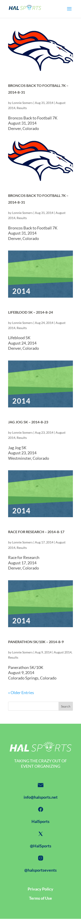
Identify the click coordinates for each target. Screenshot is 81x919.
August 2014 (63, 652)
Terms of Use (40, 898)
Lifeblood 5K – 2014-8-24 (30, 312)
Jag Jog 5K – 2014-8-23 (28, 422)
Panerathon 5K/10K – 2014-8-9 (36, 642)
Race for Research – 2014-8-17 (36, 532)
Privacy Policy (40, 888)
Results (22, 108)
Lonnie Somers (22, 103)
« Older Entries (21, 692)
